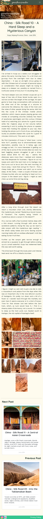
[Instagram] (2, 517)
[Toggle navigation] (39, 2)
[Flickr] (5, 517)
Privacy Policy (35, 517)
